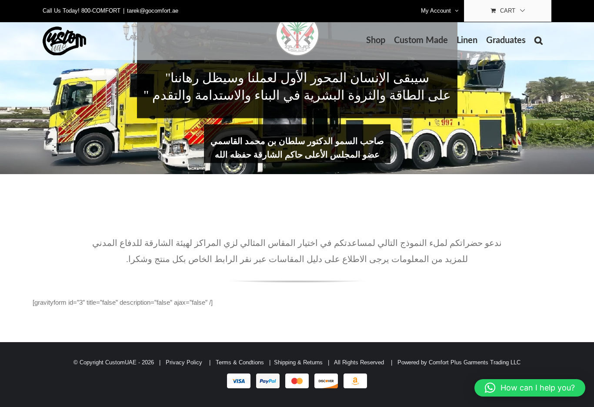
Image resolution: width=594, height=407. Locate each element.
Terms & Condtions (242, 362)
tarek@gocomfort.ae (152, 10)
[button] (538, 40)
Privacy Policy (183, 362)
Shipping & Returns (300, 362)
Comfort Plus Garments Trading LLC (475, 362)
